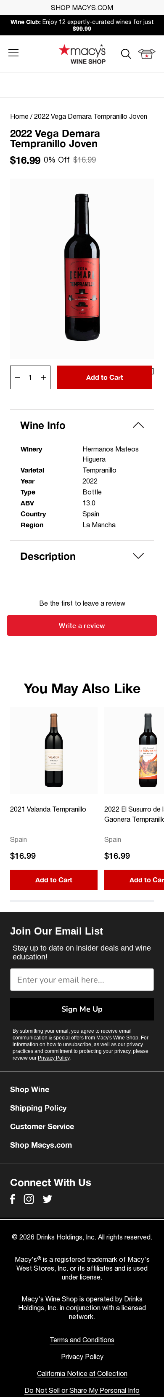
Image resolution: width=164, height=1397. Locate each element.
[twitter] (47, 1199)
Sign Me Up (82, 1009)
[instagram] (29, 1199)
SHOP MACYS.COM (82, 7)
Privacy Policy (53, 1058)
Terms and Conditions (82, 1340)
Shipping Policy (38, 1107)
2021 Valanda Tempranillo (48, 809)
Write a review (82, 625)
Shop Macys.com (41, 1144)
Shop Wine (29, 1089)
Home (19, 116)
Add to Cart (104, 377)
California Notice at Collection (82, 1373)
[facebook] (12, 1199)
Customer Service (42, 1126)
